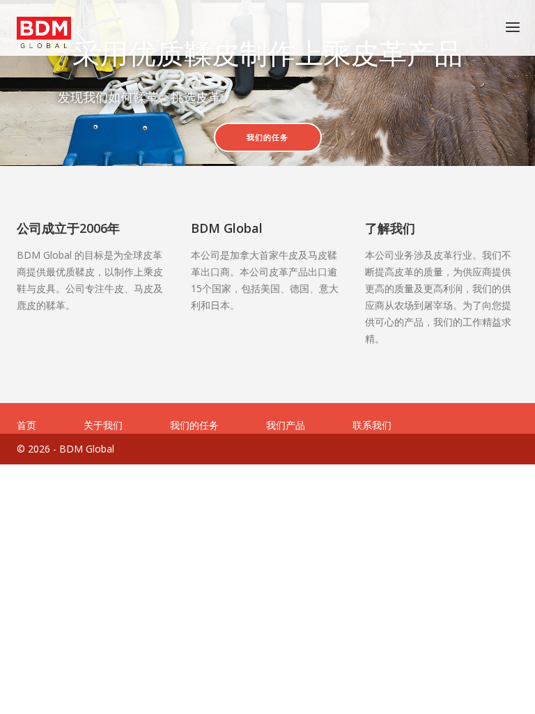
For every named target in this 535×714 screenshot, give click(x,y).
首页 (26, 425)
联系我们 (371, 425)
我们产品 (285, 425)
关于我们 (103, 425)
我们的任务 (267, 137)
